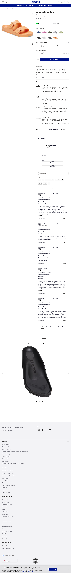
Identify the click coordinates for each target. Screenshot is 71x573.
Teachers (4, 538)
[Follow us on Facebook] (42, 430)
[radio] (38, 32)
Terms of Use (6, 444)
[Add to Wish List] (38, 59)
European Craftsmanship (9, 485)
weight (40, 183)
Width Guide (66, 42)
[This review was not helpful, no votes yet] (65, 218)
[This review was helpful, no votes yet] (63, 218)
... (48, 183)
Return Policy (6, 454)
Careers (4, 487)
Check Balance (6, 545)
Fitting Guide (6, 511)
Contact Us (5, 499)
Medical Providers (7, 531)
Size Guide (66, 53)
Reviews (4, 490)
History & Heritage (7, 473)
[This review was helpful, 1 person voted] (63, 242)
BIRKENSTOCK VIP (8, 471)
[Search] (6, 2)
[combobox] (55, 188)
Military (4, 533)
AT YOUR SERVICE (52, 5)
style (62, 179)
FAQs (3, 524)
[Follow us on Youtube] (50, 430)
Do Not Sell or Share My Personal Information (15, 451)
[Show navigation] (3, 2)
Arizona (14, 8)
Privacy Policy (6, 446)
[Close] (68, 569)
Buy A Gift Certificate (8, 548)
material (57, 179)
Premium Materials (7, 483)
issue (45, 183)
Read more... (40, 215)
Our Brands (5, 478)
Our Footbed (5, 480)
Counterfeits (5, 461)
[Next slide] (33, 44)
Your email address (8, 430)
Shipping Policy (6, 456)
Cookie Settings (6, 449)
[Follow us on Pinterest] (46, 430)
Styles (8, 8)
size (39, 179)
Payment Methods (7, 504)
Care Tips (5, 514)
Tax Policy (5, 458)
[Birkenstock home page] (35, 2)
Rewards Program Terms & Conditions (13, 463)
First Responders (7, 526)
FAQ (3, 509)
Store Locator (6, 492)
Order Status (5, 502)
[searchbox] (52, 173)
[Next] (68, 373)
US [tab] (38, 53)
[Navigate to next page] (62, 327)
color (47, 179)
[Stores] (59, 2)
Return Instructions (7, 507)
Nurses (4, 528)
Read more (39, 74)
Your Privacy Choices (9, 555)
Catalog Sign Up (7, 516)
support (51, 179)
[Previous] (2, 373)
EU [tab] (42, 53)
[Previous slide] (30, 44)
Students (4, 536)
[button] (1, 5)
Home (3, 8)
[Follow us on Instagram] (39, 430)
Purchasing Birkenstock (9, 475)
